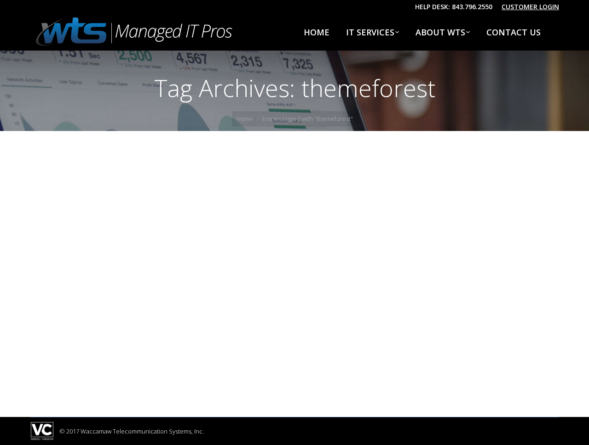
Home (245, 118)
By (101, 356)
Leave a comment (199, 356)
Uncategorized (61, 356)
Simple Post (66, 338)
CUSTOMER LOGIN (530, 6)
